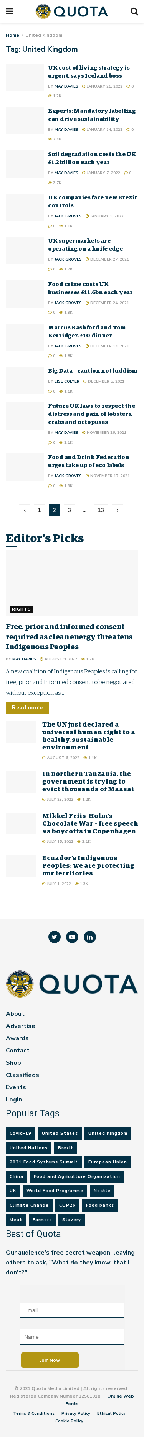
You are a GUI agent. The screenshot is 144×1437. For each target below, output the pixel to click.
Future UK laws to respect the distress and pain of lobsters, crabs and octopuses (91, 414)
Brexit (65, 1148)
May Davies (66, 86)
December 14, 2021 (109, 346)
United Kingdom (43, 35)
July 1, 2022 (58, 883)
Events (16, 1087)
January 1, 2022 (106, 216)
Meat (16, 1220)
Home (12, 35)
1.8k (68, 355)
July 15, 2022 (59, 841)
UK (13, 1191)
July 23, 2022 (59, 799)
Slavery (71, 1220)
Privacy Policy (75, 1413)
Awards (17, 1038)
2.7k (56, 183)
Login (14, 1099)
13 (101, 510)
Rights (21, 609)
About (15, 1014)
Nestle (102, 1191)
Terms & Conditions (34, 1413)
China (16, 1177)
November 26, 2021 (106, 432)
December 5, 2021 (105, 381)
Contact (18, 1050)
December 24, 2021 (109, 303)
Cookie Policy (69, 1421)
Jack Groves (68, 216)
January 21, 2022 (104, 86)
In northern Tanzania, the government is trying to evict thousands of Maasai (88, 782)
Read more (27, 707)
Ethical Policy (111, 1413)
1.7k (68, 269)
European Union (107, 1162)
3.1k (86, 841)
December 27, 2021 (109, 259)
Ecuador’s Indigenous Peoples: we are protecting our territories (88, 866)
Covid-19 (20, 1133)
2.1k (68, 442)
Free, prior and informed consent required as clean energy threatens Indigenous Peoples (69, 637)
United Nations (29, 1148)
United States (60, 1133)
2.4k (56, 139)
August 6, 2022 (62, 758)
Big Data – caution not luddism (92, 371)
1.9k (68, 312)
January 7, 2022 (103, 173)
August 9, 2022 (60, 659)
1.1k (68, 226)
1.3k (83, 883)
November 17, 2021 (109, 476)
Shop (13, 1063)
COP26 (67, 1205)
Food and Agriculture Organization (77, 1177)
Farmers (42, 1220)
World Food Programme (54, 1191)
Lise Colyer (67, 381)
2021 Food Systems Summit (44, 1162)
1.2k (56, 96)
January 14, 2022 (104, 129)
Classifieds (22, 1075)
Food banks (100, 1205)
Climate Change (29, 1205)
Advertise (20, 1026)
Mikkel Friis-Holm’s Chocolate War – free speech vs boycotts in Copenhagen (90, 824)
